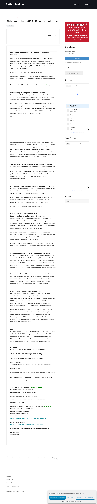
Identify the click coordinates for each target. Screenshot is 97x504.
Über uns (86, 4)
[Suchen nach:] (77, 201)
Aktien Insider (15, 4)
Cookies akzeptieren (57, 498)
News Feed (77, 4)
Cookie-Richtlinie (66, 501)
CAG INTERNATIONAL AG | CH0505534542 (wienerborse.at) (26, 424)
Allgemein (10, 25)
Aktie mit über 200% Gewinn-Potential (17, 457)
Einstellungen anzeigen (85, 498)
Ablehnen (70, 498)
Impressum (79, 501)
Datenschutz (73, 501)
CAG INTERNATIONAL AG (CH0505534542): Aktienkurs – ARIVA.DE (29, 418)
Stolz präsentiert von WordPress (16, 502)
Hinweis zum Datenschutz (73, 62)
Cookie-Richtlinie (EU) (12, 486)
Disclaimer (9, 476)
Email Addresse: (70, 51)
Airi (31, 502)
